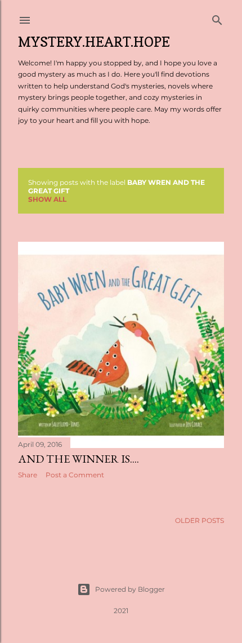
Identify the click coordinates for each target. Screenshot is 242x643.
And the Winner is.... (78, 458)
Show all (47, 199)
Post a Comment (75, 475)
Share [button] (27, 475)
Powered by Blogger (130, 589)
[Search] (217, 18)
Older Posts (199, 520)
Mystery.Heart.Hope (94, 42)
